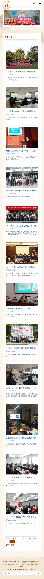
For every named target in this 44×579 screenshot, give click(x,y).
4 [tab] (15, 25)
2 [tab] (11, 25)
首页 (7, 538)
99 (30, 538)
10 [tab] (26, 25)
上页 (12, 538)
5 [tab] (17, 25)
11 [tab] (28, 25)
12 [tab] (30, 25)
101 (7, 542)
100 (34, 538)
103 (17, 542)
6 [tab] (19, 25)
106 (32, 542)
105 (27, 542)
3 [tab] (13, 25)
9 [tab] (24, 25)
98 (25, 538)
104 (22, 542)
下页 (7, 545)
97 (21, 538)
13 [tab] (32, 25)
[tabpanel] (22, 17)
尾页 (12, 545)
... (17, 538)
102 (12, 542)
